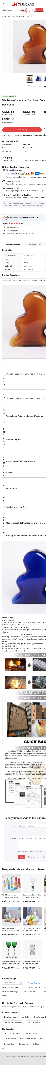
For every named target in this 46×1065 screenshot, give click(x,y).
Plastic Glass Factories (12, 1033)
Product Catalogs (33, 983)
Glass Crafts (25, 1017)
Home (4, 16)
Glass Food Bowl (10, 1038)
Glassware (29, 16)
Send (21, 857)
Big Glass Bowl (9, 1044)
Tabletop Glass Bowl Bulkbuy (29, 1044)
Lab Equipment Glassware (13, 1022)
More (4, 1048)
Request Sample (40, 135)
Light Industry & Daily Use (16, 16)
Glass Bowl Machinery (28, 1038)
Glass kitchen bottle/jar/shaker (33, 987)
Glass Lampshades (29, 991)
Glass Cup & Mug (10, 1017)
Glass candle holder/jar (10, 991)
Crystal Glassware (33, 1022)
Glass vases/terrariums (10, 987)
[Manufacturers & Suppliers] (23, 4)
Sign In (5, 234)
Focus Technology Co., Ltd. (28, 1056)
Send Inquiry (22, 130)
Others (4, 996)
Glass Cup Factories (31, 1033)
